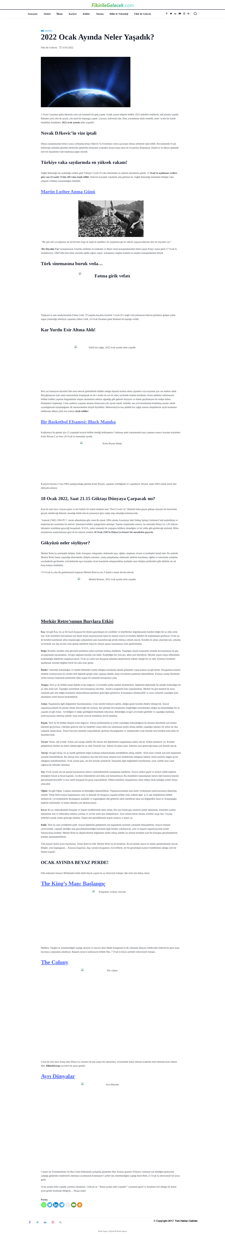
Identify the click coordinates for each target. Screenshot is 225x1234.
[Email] (73, 1205)
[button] (194, 14)
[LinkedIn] (45, 1222)
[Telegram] (61, 1205)
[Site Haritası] (60, 1222)
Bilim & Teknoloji (119, 14)
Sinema (100, 14)
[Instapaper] (67, 1205)
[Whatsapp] (44, 1205)
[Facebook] (167, 13)
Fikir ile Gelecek (142, 14)
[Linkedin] (176, 13)
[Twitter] (172, 13)
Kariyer (73, 14)
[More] (79, 1205)
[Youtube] (181, 13)
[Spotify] (189, 13)
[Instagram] (185, 13)
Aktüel (47, 14)
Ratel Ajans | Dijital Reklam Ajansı (112, 1231)
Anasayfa (32, 14)
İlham (59, 14)
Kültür (86, 14)
